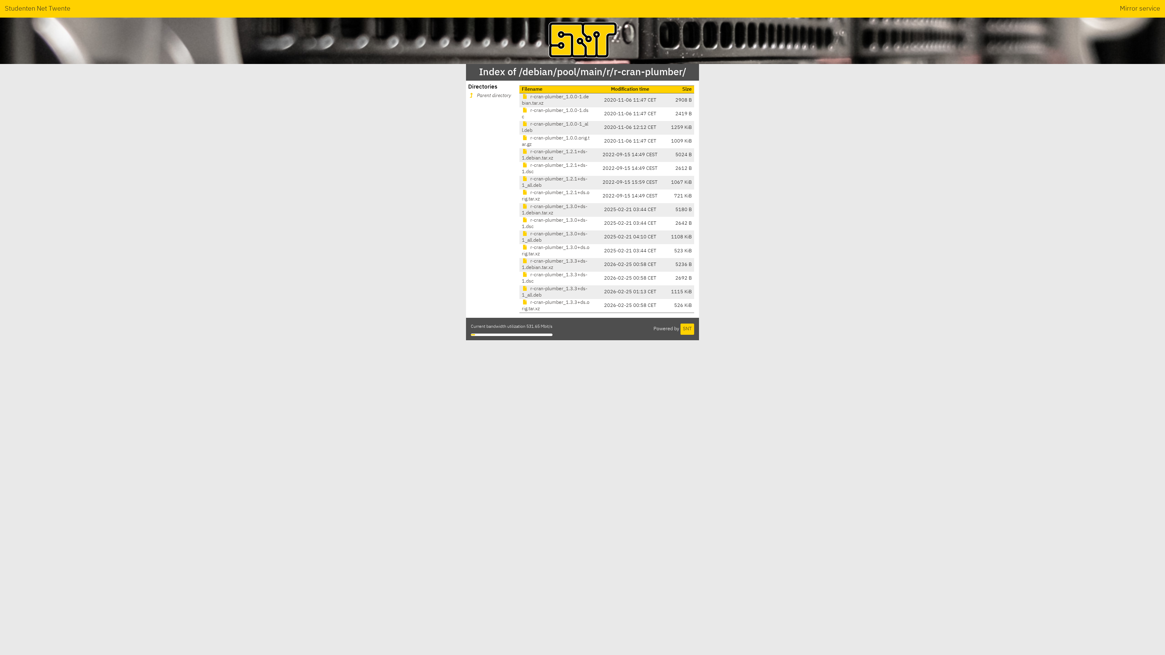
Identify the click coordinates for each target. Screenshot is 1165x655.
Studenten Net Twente (37, 8)
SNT (687, 329)
